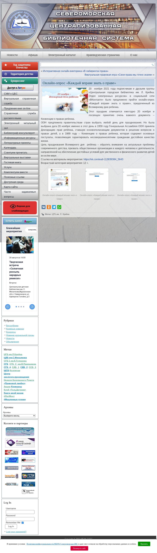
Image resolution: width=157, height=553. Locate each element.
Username (11, 508)
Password (10, 515)
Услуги (7, 167)
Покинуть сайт (79, 548)
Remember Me (13, 522)
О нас (134, 55)
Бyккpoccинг (22, 81)
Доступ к (14, 88)
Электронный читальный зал (20, 125)
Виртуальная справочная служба (20, 101)
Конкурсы (11, 332)
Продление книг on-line (17, 108)
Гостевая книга (12, 162)
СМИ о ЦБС (11, 93)
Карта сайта (11, 187)
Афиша (33, 55)
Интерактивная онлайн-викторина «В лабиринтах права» (75, 71)
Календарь (10, 147)
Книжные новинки (15, 329)
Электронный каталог (62, 55)
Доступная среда (13, 182)
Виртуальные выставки (17, 157)
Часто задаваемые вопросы (20, 194)
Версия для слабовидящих (20, 208)
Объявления (12, 341)
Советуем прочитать (15, 152)
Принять (144, 544)
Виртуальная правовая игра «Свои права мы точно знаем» (118, 74)
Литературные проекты (17, 142)
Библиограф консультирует (19, 133)
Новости (12, 55)
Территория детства (22, 74)
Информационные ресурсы (19, 138)
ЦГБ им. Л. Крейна (60, 214)
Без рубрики (12, 325)
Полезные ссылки (14, 177)
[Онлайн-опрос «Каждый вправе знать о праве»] (59, 191)
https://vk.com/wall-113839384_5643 (103, 159)
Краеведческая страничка (103, 55)
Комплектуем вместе (16, 172)
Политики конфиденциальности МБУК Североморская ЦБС (52, 544)
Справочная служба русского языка (20, 116)
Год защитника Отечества (21, 66)
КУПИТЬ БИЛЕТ (14, 221)
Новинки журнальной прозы (20, 335)
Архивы (7, 412)
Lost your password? (16, 531)
